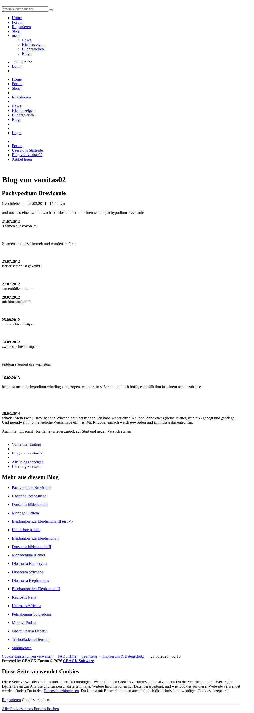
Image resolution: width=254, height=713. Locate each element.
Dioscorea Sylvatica (27, 572)
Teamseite (89, 656)
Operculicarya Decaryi (29, 631)
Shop (16, 31)
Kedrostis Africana (26, 606)
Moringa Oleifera (25, 513)
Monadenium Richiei (28, 555)
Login (16, 66)
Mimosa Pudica (24, 622)
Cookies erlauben (35, 700)
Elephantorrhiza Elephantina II (36, 589)
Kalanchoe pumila (26, 530)
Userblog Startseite (26, 466)
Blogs (26, 53)
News (26, 40)
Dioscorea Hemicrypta (29, 563)
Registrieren (21, 27)
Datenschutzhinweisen (61, 691)
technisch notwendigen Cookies (186, 691)
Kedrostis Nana (24, 597)
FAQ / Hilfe (67, 656)
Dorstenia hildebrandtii (30, 504)
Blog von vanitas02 (27, 453)
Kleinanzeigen (33, 44)
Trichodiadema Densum (30, 639)
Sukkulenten (22, 648)
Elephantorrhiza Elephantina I (35, 538)
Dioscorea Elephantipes (30, 580)
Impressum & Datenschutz (123, 656)
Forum (17, 22)
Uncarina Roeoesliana (29, 496)
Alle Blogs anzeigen (28, 462)
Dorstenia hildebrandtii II (31, 547)
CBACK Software (78, 661)
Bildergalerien (33, 49)
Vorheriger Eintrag (26, 444)
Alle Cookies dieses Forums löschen (30, 709)
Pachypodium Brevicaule (31, 488)
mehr (16, 35)
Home (17, 18)
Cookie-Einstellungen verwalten (27, 656)
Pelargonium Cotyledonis (32, 614)
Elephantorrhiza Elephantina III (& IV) (42, 521)
